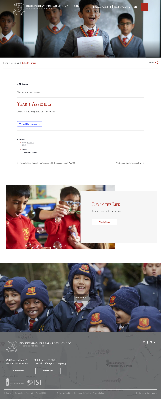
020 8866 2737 (22, 363)
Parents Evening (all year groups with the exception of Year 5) (47, 162)
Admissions (80, 297)
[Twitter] (144, 342)
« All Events (22, 83)
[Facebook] (147, 342)
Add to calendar (30, 124)
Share (155, 342)
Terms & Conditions (65, 393)
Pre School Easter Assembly (128, 162)
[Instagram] (151, 342)
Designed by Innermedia (146, 393)
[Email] (135, 7)
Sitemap (78, 393)
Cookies (87, 393)
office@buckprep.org (55, 363)
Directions (48, 370)
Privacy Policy (98, 393)
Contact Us (18, 370)
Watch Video (105, 222)
